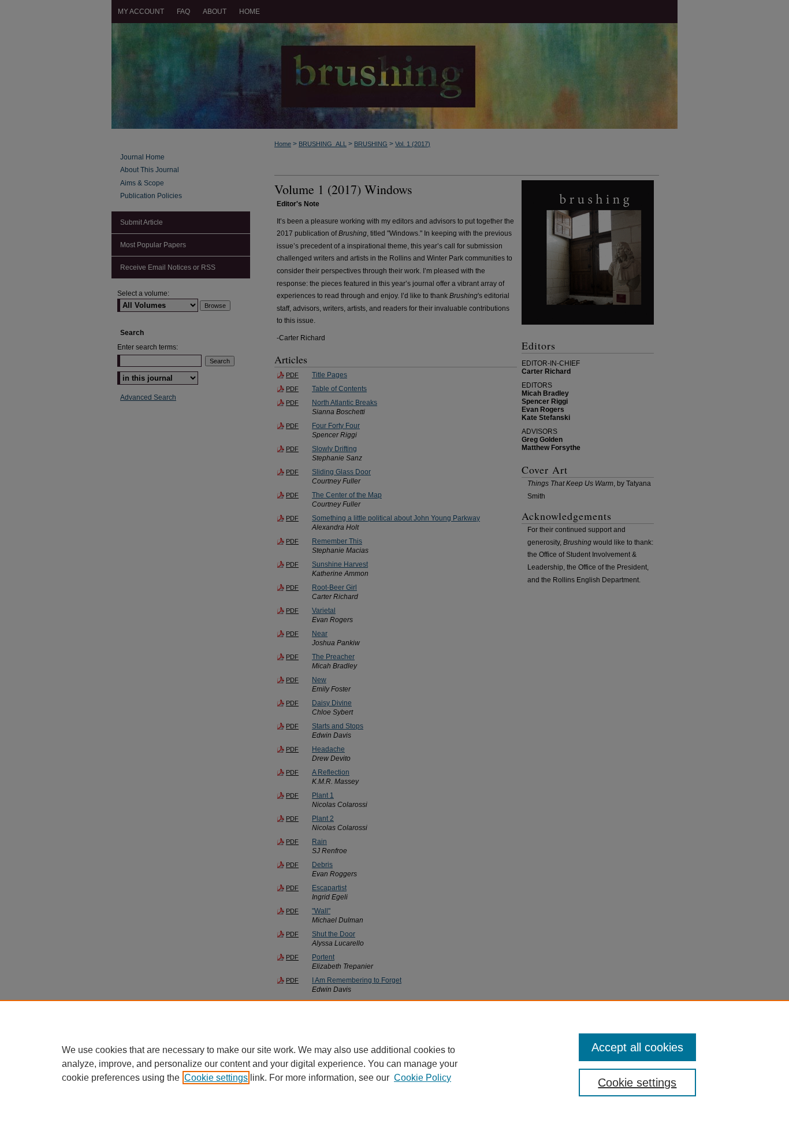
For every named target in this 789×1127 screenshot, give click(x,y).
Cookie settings (216, 1078)
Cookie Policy (422, 1078)
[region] (394, 1063)
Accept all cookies (637, 1047)
